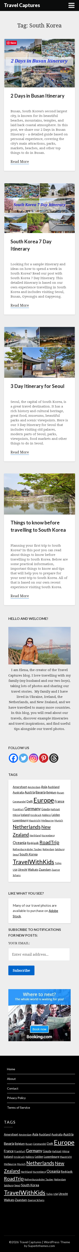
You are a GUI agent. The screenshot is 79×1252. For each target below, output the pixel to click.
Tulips (58, 863)
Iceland (25, 815)
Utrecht (22, 869)
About (11, 1079)
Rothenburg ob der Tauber (27, 849)
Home (11, 1069)
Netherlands (27, 827)
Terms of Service (18, 1107)
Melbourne (47, 820)
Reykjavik (33, 843)
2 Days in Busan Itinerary (38, 96)
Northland (35, 835)
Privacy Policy (16, 1098)
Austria (30, 792)
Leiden (56, 815)
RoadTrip (49, 842)
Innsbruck (35, 814)
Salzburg (60, 849)
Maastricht (35, 820)
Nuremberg (48, 835)
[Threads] (53, 758)
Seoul (16, 854)
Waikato (33, 869)
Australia (18, 792)
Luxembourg (20, 820)
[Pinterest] (43, 758)
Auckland (53, 787)
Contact (12, 1088)
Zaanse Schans (36, 1200)
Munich (58, 820)
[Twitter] (23, 758)
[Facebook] (13, 758)
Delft (30, 801)
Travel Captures (22, 5)
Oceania (19, 842)
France (59, 801)
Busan (60, 792)
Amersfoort (20, 787)
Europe (43, 800)
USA (15, 869)
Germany (32, 808)
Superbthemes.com (41, 1246)
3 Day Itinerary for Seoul (37, 386)
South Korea (29, 854)
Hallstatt (55, 809)
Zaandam (45, 869)
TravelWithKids (33, 861)
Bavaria (41, 792)
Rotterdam (48, 849)
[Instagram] (33, 758)
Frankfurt (18, 809)
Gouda (45, 809)
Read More (20, 161)
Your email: (19, 943)
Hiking (16, 814)
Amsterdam (34, 787)
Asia (44, 787)
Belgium (51, 792)
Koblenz (46, 814)
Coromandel (19, 801)
